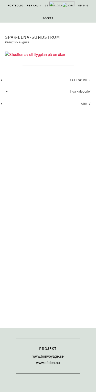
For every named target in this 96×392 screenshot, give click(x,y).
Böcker (48, 18)
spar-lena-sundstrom (32, 37)
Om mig (83, 5)
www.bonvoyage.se (48, 356)
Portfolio (15, 5)
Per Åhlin (34, 5)
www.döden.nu (48, 362)
